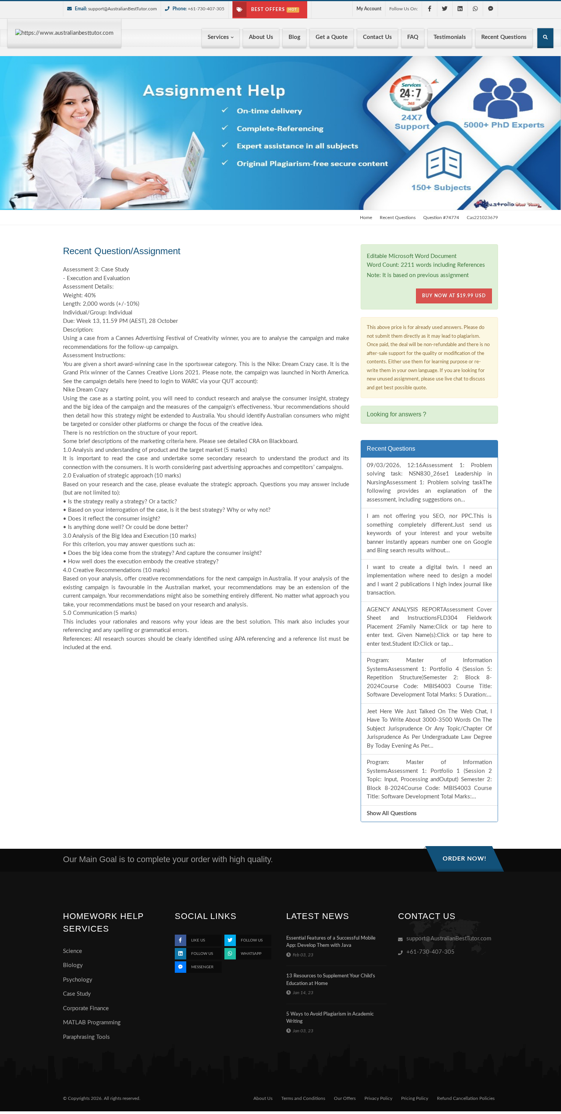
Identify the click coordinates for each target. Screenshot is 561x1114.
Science (72, 951)
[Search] (545, 39)
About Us (262, 1098)
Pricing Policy (414, 1098)
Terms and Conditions (303, 1098)
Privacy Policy (378, 1098)
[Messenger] (490, 8)
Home (366, 217)
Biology (73, 965)
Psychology (77, 980)
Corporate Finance (86, 1008)
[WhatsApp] (475, 8)
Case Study (77, 994)
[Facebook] (429, 8)
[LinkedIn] (460, 8)
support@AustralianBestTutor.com (122, 8)
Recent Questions (398, 217)
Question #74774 (441, 217)
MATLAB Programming (92, 1022)
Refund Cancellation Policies (466, 1098)
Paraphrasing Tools (86, 1037)
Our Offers (345, 1098)
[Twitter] (444, 8)
